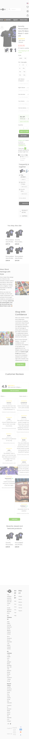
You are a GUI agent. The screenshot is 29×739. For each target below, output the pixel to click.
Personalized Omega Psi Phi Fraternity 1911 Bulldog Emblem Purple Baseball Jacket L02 (7, 433)
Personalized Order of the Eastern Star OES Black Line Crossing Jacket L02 (22, 411)
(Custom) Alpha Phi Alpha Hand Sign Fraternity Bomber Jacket (22, 432)
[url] (16, 637)
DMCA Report (14, 732)
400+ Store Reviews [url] (12, 55)
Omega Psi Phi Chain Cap (22, 449)
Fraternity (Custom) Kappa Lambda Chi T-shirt (7, 414)
